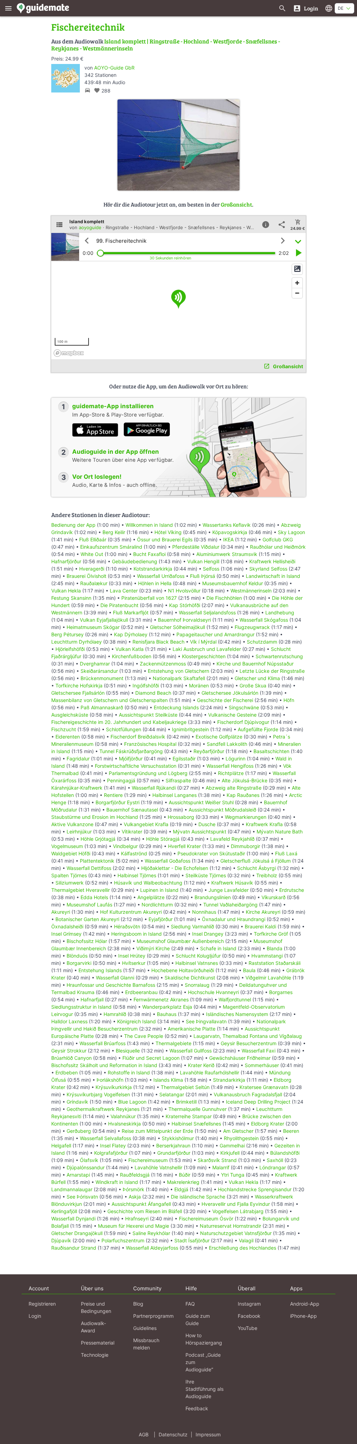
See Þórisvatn (82, 1197)
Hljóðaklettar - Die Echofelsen (174, 868)
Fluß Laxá (286, 853)
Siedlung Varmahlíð (192, 926)
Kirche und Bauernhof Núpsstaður (255, 664)
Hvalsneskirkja (124, 1124)
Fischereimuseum (148, 1160)
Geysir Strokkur (68, 1051)
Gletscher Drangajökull (76, 1233)
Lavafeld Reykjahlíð (232, 839)
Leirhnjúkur (79, 831)
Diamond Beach (153, 693)
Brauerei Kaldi (260, 926)
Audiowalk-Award (93, 1326)
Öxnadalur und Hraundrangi (233, 919)
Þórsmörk (133, 1189)
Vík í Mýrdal (203, 642)
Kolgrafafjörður (111, 1153)
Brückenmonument (102, 678)
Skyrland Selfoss (268, 569)
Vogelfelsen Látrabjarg (238, 1211)
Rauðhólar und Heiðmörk (278, 547)
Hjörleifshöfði (70, 649)
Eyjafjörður (161, 919)
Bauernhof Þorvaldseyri (185, 620)
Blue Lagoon (132, 1102)
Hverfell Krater (184, 846)
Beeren (291, 1131)
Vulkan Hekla (66, 591)
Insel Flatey (113, 1145)
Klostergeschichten (204, 656)
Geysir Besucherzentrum (248, 1043)
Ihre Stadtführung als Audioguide (204, 1389)
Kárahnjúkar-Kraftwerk (76, 788)
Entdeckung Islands (176, 707)
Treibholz (266, 875)
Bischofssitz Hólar (87, 941)
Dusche (206, 824)
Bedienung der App (73, 525)
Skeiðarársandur (99, 671)
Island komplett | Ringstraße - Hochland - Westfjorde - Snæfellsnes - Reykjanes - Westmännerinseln (165, 44)
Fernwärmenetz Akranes (161, 999)
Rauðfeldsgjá (135, 1175)
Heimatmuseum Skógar (93, 627)
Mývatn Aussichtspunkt (199, 831)
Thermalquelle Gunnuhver (197, 1109)
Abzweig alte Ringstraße (233, 788)
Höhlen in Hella (155, 583)
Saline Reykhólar (151, 1233)
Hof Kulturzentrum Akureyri (131, 912)
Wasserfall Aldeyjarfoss (152, 1248)
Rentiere (113, 795)
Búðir (184, 1175)
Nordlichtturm (157, 904)
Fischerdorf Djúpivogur (243, 722)
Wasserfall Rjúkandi (154, 788)
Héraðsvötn (127, 926)
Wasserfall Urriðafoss (160, 576)
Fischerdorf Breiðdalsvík (138, 737)
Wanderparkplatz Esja (167, 1007)
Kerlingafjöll (64, 1211)
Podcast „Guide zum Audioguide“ (203, 1362)
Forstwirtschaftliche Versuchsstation (135, 766)
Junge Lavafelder (228, 890)
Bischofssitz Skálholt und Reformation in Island (104, 1065)
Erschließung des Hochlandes (242, 1248)
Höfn (288, 700)
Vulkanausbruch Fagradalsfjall (248, 1094)
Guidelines (145, 1328)
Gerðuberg (79, 1131)
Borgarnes (281, 992)
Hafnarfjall (92, 999)
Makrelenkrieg (183, 1182)
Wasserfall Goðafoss (167, 861)
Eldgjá (181, 1189)
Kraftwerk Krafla (264, 824)
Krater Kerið (201, 1065)
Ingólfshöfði (145, 685)
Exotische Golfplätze (219, 737)
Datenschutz (173, 1434)
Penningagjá (121, 780)
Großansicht (236, 204)
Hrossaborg (181, 817)
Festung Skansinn (71, 598)
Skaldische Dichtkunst (190, 978)
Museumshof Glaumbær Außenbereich (180, 941)
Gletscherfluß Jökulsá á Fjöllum (255, 861)
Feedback (196, 1408)
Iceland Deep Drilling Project (258, 1102)
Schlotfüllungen (123, 729)
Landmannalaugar (71, 1189)
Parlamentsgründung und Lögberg (148, 773)
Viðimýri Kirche (153, 948)
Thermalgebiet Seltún (185, 1087)
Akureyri (60, 912)
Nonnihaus (204, 912)
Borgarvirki (79, 963)
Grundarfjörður (173, 1153)
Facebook (249, 1316)
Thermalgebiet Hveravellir (80, 890)
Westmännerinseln (251, 591)
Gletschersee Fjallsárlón (78, 693)
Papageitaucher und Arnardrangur (215, 634)
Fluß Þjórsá (202, 576)
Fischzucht (63, 729)
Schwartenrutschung (279, 656)
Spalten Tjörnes (69, 875)
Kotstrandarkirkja (153, 569)
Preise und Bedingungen (96, 1307)
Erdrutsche (291, 890)
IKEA (228, 539)
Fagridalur (78, 758)
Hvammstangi (267, 956)
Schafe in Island (218, 948)
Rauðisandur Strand (73, 1248)
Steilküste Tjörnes (205, 875)
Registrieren (42, 1304)
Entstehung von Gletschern (178, 671)
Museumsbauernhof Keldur (232, 583)
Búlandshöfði (284, 1153)
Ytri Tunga (232, 1175)
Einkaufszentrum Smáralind (111, 547)
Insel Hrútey (131, 956)
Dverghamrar (95, 664)
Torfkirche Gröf (271, 934)
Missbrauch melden (146, 1343)
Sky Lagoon (291, 532)
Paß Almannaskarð (102, 707)
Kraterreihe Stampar (189, 1116)
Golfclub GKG (278, 539)
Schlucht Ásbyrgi (256, 868)
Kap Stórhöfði (184, 605)
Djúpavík (61, 1240)
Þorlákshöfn (110, 1080)
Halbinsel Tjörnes (136, 875)
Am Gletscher (238, 1131)
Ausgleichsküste (69, 715)
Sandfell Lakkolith (227, 744)
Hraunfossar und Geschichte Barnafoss (111, 985)
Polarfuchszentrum (122, 1240)
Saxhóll (275, 1160)
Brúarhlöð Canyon (71, 1058)
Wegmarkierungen (245, 817)
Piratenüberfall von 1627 (149, 598)
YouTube (247, 1328)
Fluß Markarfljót (131, 612)
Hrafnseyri (137, 1218)
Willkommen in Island (149, 525)
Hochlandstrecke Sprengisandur (254, 1189)
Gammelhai (232, 1145)
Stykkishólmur (178, 1138)
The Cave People (143, 1036)
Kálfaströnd (134, 853)
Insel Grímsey (66, 934)
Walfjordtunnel (235, 999)
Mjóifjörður (131, 758)
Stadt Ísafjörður (192, 1240)
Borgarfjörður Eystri (117, 802)
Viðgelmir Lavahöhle (268, 978)
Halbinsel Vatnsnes (196, 963)
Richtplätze (231, 773)
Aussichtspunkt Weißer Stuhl (201, 802)
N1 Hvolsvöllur (184, 591)
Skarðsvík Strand (217, 1160)
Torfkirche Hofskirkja (78, 685)
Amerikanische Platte (191, 1029)
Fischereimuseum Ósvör (206, 1218)
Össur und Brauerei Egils (164, 539)
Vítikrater (132, 831)
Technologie (94, 1355)
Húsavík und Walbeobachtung (148, 883)
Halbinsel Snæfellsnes (196, 1124)
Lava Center (124, 591)
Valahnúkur (123, 1116)
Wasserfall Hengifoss (229, 766)
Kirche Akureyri (263, 912)
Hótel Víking (168, 532)
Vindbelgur (125, 846)
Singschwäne (244, 707)
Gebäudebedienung (134, 561)
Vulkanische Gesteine (232, 715)
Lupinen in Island (159, 890)
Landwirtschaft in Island (273, 576)
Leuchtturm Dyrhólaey (76, 642)
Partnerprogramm (153, 1316)
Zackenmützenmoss (163, 664)
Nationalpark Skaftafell (179, 678)
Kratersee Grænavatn (264, 1087)
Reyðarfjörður (208, 751)
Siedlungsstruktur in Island (81, 1007)
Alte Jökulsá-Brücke (244, 780)
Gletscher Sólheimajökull (177, 627)
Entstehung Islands (100, 970)
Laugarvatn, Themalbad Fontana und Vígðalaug (247, 1036)
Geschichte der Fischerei (225, 700)
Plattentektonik (97, 861)
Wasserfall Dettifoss (89, 868)
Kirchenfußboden (131, 656)
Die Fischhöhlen (224, 598)
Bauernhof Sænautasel (132, 810)
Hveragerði (91, 569)
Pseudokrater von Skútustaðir (211, 853)
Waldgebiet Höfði (70, 853)
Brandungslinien (213, 897)
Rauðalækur (93, 583)
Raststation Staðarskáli (275, 963)
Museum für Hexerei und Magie (133, 1226)
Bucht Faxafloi (149, 554)
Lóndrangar (272, 1167)
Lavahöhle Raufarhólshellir (209, 1072)
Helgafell (61, 1145)
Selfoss (211, 569)
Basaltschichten (271, 751)
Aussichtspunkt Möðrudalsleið (222, 810)
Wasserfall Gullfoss (190, 1051)
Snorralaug (197, 985)
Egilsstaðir (184, 758)
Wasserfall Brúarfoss (102, 1043)
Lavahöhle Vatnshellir (158, 1167)
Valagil (246, 1240)
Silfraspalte (178, 780)
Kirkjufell (230, 1153)
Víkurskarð (273, 897)
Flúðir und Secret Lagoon (151, 1058)
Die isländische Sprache (198, 1197)
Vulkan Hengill (203, 561)
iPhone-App (303, 1316)
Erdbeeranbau (141, 992)
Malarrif (220, 1167)
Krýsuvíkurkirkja (114, 1087)
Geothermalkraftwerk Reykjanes (103, 1109)
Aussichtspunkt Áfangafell (141, 1204)
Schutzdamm (262, 642)
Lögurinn (235, 758)
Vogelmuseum (67, 846)
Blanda (274, 948)
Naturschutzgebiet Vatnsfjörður (236, 1233)
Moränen (199, 685)
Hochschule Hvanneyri (213, 992)
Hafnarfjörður (67, 561)
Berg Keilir (113, 532)
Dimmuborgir (245, 846)
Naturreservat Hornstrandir (230, 1226)
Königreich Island (136, 1021)
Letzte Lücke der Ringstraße (272, 671)
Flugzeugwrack (252, 627)
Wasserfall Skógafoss (264, 620)
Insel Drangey (207, 934)
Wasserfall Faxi (258, 1051)
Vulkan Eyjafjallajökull (104, 620)
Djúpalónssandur (86, 1167)
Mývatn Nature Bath (280, 831)
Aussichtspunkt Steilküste (148, 715)
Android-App (304, 1304)
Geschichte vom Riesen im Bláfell (144, 1211)
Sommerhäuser (262, 1065)
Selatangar (171, 1094)
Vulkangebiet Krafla (146, 824)
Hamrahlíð (115, 1014)
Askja (135, 1197)
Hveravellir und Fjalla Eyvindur (236, 1204)
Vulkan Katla (129, 649)
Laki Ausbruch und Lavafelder (207, 649)
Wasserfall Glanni (115, 978)
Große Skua (253, 685)
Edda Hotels (94, 897)
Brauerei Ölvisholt (86, 576)
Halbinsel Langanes (174, 795)
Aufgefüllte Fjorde (258, 729)
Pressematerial (97, 1343)
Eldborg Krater (267, 1124)
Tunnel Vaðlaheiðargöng (231, 904)
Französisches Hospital (150, 744)
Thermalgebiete (173, 1043)
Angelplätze (151, 897)
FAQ (190, 1304)
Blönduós (77, 956)
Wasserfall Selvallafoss (105, 1138)
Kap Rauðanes (243, 795)
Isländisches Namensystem (237, 1014)
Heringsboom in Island (136, 934)
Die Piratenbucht (119, 605)
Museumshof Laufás (89, 904)
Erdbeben (66, 1072)
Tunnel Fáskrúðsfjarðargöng (131, 751)
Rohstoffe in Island (129, 1072)
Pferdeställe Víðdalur (195, 547)
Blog (138, 1304)
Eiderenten (67, 737)
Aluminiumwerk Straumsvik (226, 554)
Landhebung (279, 612)
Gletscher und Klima (257, 678)
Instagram (249, 1304)
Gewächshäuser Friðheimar (240, 1058)
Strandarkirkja (229, 1080)
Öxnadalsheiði (67, 926)
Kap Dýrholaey (130, 634)
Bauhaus (166, 1014)
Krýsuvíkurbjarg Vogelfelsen (98, 1094)
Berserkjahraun (173, 1145)
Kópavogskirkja (229, 532)
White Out (92, 554)
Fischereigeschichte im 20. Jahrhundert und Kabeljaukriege (119, 722)
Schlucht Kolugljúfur (198, 956)
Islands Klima (168, 1080)
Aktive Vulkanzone (72, 824)
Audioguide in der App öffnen (115, 451)
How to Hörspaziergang (203, 1339)
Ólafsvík (89, 1160)
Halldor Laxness (69, 1021)
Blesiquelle (128, 1051)
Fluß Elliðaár (92, 539)
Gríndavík (77, 1102)
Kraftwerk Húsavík (232, 883)
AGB (144, 1434)
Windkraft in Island (117, 1182)
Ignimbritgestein (190, 729)
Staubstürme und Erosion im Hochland (94, 817)
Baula (249, 970)
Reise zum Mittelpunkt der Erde (157, 1131)
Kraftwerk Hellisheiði (272, 561)
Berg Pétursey (67, 634)
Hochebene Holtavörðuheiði (182, 970)
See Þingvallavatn (206, 1021)
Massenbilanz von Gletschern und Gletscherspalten (109, 700)
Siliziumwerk (69, 883)
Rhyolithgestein (241, 1138)
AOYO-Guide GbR (114, 68)
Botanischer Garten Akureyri (87, 919)
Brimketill (186, 1102)
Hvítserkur (133, 963)
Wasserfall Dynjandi (73, 1218)
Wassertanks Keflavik (227, 525)
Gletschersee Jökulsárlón (230, 693)
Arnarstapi (78, 1175)
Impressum (208, 1434)
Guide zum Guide (197, 1319)
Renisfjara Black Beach (158, 642)
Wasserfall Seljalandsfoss (207, 612)
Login (35, 1316)
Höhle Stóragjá (163, 839)
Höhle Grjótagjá (98, 839)
